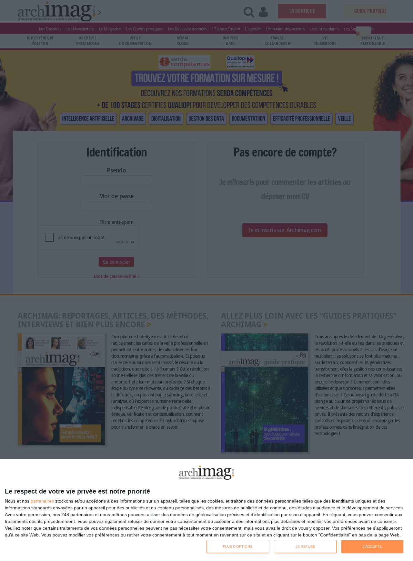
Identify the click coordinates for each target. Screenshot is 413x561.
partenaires (42, 501)
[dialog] (206, 510)
